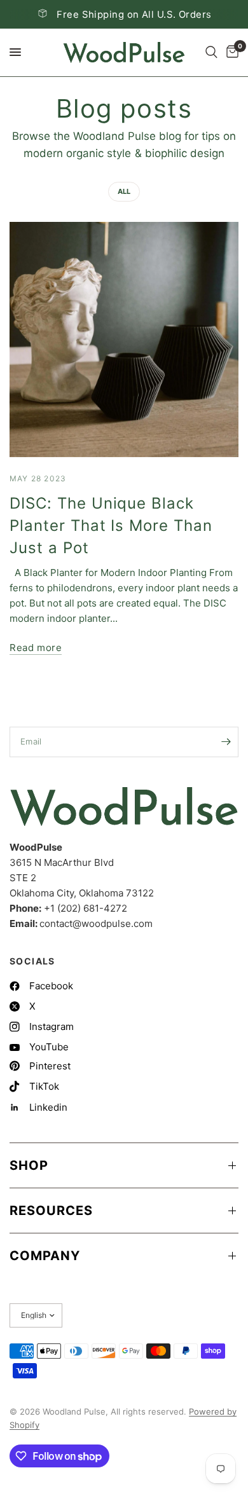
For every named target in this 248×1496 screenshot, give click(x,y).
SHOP (29, 1165)
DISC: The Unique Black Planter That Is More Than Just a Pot (111, 525)
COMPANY (45, 1255)
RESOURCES (51, 1210)
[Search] (211, 52)
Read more (36, 647)
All (124, 191)
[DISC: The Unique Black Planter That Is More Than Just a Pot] (124, 339)
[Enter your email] (225, 742)
